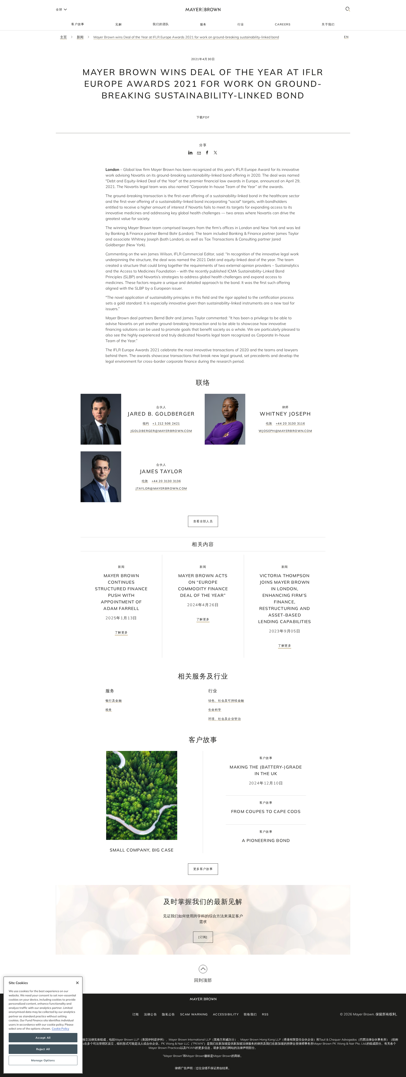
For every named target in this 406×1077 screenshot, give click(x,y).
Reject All (43, 1049)
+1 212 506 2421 (166, 423)
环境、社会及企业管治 (224, 719)
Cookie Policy (60, 1028)
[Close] (77, 982)
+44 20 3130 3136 (166, 481)
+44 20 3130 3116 (290, 423)
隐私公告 (168, 1014)
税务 (109, 710)
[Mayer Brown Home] (203, 9)
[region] (43, 1025)
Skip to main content (20, 3)
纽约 (146, 423)
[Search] (348, 9)
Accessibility (226, 1014)
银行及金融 (114, 700)
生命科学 (214, 710)
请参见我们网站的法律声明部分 (234, 1048)
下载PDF (203, 117)
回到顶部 (203, 980)
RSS (265, 1014)
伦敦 (269, 423)
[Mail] (198, 153)
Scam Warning (194, 1014)
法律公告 (150, 1014)
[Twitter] (215, 154)
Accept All (43, 1037)
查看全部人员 (203, 521)
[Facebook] (207, 154)
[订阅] (203, 937)
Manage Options (43, 1060)
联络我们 (250, 1014)
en (346, 37)
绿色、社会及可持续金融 (226, 700)
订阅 (135, 1014)
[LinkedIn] (190, 154)
